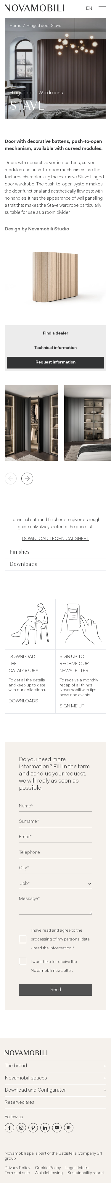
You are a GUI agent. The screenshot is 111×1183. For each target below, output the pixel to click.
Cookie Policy (48, 1168)
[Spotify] (68, 1127)
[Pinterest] (33, 1127)
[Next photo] (27, 478)
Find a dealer (55, 334)
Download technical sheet (55, 538)
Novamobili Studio (48, 229)
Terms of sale (17, 1173)
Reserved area (19, 1102)
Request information (55, 363)
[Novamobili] (34, 8)
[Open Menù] (102, 9)
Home (15, 26)
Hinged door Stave (44, 26)
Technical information (55, 348)
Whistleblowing (49, 1173)
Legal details (77, 1168)
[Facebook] (9, 1127)
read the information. (52, 948)
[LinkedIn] (45, 1127)
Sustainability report (85, 1173)
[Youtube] (57, 1127)
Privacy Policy (17, 1168)
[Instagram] (21, 1127)
